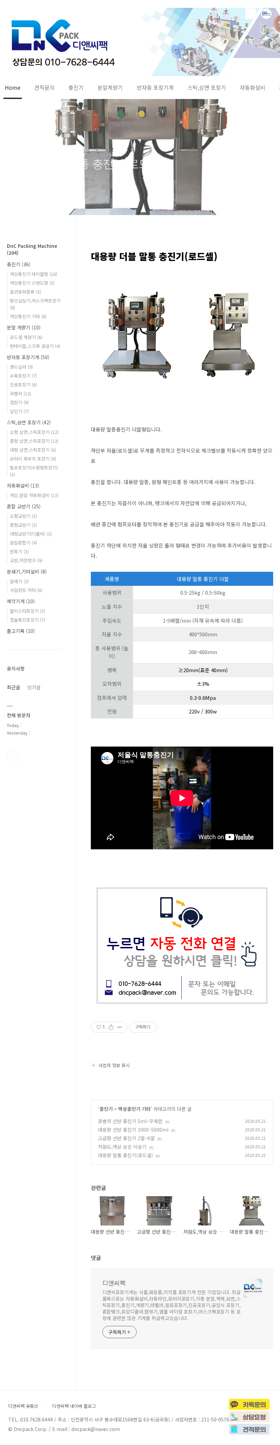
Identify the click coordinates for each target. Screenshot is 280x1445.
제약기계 (21, 601)
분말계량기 (110, 87)
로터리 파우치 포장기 (33, 458)
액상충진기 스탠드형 (32, 283)
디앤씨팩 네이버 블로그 (74, 1406)
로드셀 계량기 (26, 337)
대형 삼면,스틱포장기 (33, 450)
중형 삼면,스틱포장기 (34, 441)
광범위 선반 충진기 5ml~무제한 (130, 1121)
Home (12, 87)
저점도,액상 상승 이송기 (122, 1146)
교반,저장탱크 (26, 560)
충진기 (76, 87)
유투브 (13, 757)
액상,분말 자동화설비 (34, 495)
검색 (251, 14)
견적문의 (44, 87)
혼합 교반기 (24, 506)
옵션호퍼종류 (25, 291)
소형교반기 (23, 516)
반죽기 (19, 551)
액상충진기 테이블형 (33, 274)
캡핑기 (19, 402)
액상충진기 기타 (134, 1108)
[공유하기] (111, 1027)
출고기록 (21, 630)
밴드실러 (21, 367)
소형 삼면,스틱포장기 (34, 432)
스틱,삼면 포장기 (206, 87)
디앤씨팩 (114, 1283)
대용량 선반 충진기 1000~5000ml (133, 1129)
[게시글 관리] (119, 1027)
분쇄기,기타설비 (27, 571)
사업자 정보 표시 (114, 1065)
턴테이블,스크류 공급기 (35, 346)
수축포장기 (23, 375)
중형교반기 (23, 525)
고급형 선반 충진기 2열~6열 (126, 1138)
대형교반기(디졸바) (31, 533)
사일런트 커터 (26, 590)
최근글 (13, 687)
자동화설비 (252, 87)
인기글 (34, 687)
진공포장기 (23, 384)
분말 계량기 (24, 327)
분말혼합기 (23, 542)
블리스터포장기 (27, 611)
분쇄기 (19, 581)
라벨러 (20, 393)
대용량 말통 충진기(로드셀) (125, 1155)
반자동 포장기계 (155, 87)
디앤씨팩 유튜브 (23, 1406)
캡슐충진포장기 (27, 620)
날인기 (19, 411)
